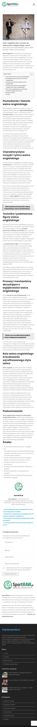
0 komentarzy (20, 50)
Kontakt (6, 657)
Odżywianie (8, 712)
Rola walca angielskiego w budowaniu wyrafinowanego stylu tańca (16, 90)
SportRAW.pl (19, 47)
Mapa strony (8, 660)
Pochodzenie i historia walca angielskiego (17, 76)
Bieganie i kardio (9, 705)
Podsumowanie (10, 92)
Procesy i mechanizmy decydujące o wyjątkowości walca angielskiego (16, 86)
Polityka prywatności (11, 664)
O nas (6, 653)
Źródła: (8, 94)
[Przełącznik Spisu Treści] (31, 74)
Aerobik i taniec (8, 50)
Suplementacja (9, 715)
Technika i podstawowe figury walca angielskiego (16, 82)
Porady (6, 719)
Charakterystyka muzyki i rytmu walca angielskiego (16, 79)
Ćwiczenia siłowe (9, 708)
